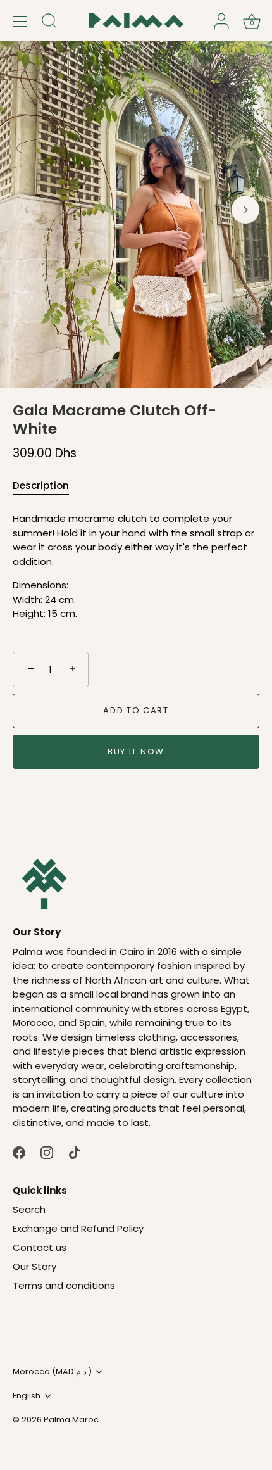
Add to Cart (136, 710)
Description (41, 485)
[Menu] (20, 21)
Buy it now (136, 751)
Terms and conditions (64, 1285)
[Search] (49, 23)
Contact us (39, 1247)
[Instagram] (46, 1151)
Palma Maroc (71, 1419)
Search (29, 1209)
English (26, 1396)
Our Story (34, 1266)
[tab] (47, 486)
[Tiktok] (74, 1151)
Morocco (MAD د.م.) (52, 1372)
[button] (26, 210)
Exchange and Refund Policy (78, 1228)
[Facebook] (19, 1151)
